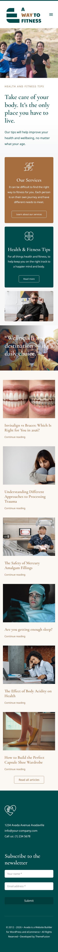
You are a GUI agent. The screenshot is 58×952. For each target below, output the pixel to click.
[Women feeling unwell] (29, 647)
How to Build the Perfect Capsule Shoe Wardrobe (24, 760)
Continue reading (15, 437)
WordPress (15, 931)
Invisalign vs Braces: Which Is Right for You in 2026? (27, 427)
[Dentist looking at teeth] (29, 519)
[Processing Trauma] (29, 448)
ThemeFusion (42, 936)
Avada (27, 927)
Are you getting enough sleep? (28, 629)
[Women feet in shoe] (29, 713)
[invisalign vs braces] (29, 381)
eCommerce (33, 931)
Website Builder (43, 927)
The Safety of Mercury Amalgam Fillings (22, 565)
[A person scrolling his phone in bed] (29, 585)
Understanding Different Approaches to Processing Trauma (25, 496)
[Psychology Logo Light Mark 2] (10, 806)
